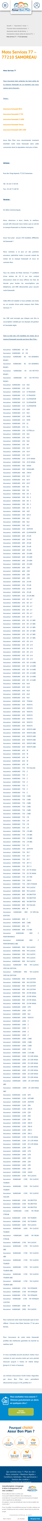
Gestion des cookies (20, 1479)
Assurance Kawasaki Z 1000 (13, 119)
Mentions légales (27, 1474)
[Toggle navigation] (5, 5)
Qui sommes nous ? (14, 1472)
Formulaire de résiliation (21, 1482)
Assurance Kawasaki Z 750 (13, 114)
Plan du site (29, 1472)
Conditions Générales (13, 1477)
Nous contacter (12, 1474)
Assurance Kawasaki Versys (13, 124)
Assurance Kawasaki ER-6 (12, 109)
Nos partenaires (30, 1477)
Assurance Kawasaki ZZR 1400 (14, 130)
